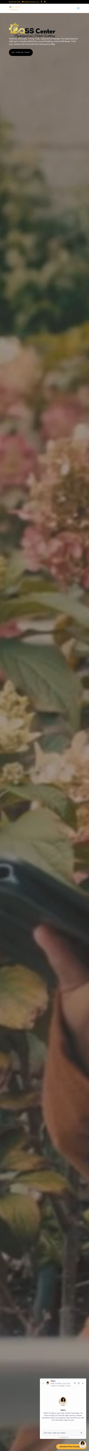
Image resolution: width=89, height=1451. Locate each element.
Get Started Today (21, 52)
